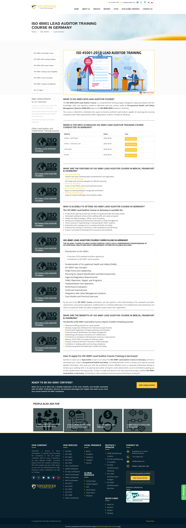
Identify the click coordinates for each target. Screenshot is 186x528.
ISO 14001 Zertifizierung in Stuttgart (113, 477)
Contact (110, 510)
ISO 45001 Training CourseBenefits (45, 84)
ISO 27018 (68, 486)
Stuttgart (89, 460)
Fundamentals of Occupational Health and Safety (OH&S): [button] (91, 264)
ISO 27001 (68, 463)
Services (110, 507)
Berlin (88, 451)
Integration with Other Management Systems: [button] (85, 293)
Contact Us (147, 9)
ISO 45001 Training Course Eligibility (45, 71)
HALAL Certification (72, 498)
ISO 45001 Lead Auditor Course (44, 53)
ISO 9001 (68, 451)
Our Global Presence (131, 9)
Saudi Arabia (90, 490)
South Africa (90, 493)
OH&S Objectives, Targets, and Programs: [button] (83, 280)
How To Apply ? (39, 90)
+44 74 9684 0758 (113, 2)
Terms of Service (112, 526)
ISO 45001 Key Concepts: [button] (76, 267)
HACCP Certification (72, 475)
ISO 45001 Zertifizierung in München (113, 485)
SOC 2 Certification (72, 466)
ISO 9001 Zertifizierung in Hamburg (113, 468)
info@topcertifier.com (128, 2)
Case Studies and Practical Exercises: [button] (81, 296)
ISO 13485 (68, 495)
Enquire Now (131, 139)
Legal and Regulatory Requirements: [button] (81, 277)
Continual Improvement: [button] (76, 290)
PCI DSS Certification (72, 472)
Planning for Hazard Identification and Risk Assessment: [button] (90, 274)
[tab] (109, 251)
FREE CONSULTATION (140, 478)
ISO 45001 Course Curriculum (43, 78)
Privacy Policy (150, 521)
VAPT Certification (71, 480)
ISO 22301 (68, 489)
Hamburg (89, 457)
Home (76, 9)
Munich (89, 463)
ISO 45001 (68, 457)
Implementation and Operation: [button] (79, 284)
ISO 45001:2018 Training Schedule (45, 59)
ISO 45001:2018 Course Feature (43, 65)
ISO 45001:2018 (106, 108)
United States (91, 481)
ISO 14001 (68, 454)
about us (86, 9)
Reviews (107, 9)
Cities (116, 9)
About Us (110, 504)
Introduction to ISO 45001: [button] (77, 251)
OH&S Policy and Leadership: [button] (78, 271)
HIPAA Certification (72, 477)
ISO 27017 (68, 483)
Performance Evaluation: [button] (76, 287)
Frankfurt (89, 454)
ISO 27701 (68, 492)
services (96, 9)
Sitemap (110, 513)
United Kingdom (92, 484)
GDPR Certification (71, 469)
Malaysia (89, 496)
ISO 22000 (68, 460)
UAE (87, 487)
